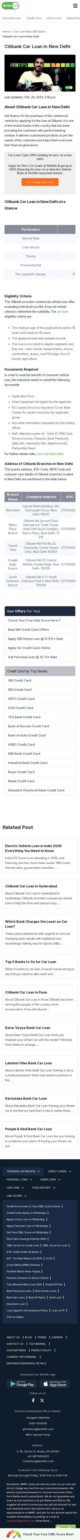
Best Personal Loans (19, 1290)
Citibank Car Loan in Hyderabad (31, 886)
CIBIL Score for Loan (55, 1245)
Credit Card (33, 18)
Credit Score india (17, 1206)
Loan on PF (58, 1310)
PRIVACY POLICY (41, 1350)
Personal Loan (11, 18)
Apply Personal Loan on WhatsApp (27, 1225)
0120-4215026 (38, 1423)
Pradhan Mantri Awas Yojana (23, 1271)
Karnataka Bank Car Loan (26, 1098)
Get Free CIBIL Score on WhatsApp (27, 1232)
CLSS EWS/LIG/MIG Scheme (23, 1264)
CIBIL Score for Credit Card (23, 1245)
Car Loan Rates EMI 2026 (29, 31)
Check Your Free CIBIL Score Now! (48, 1534)
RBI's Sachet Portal (38, 1434)
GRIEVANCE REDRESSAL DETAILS (26, 1363)
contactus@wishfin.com (38, 1461)
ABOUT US (13, 1337)
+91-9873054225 (38, 1456)
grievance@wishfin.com (38, 1429)
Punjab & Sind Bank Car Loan (28, 1129)
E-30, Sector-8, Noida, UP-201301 (38, 1451)
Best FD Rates (37, 1297)
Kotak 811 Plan (54, 1284)
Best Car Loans (16, 1297)
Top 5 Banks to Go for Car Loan (30, 962)
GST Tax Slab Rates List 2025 (24, 1258)
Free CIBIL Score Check (46, 1206)
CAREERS (57, 1337)
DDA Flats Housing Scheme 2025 (26, 1238)
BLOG (28, 1337)
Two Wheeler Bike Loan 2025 (24, 1284)
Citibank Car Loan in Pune (26, 992)
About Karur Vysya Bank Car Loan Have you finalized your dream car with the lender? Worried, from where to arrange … (38, 1039)
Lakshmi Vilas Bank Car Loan (28, 1063)
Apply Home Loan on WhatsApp (26, 1219)
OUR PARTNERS (16, 1350)
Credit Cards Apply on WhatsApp (26, 1212)
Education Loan (16, 1304)
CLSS (49, 1258)
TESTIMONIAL (37, 1343)
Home (6, 31)
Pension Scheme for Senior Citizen (28, 1277)
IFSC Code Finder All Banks (23, 1251)
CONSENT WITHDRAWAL (22, 1356)
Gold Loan (55, 1297)
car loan (62, 311)
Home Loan (54, 18)
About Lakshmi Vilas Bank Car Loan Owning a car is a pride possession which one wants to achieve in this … (39, 1075)
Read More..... (44, 1520)
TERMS (41, 1337)
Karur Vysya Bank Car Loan (27, 1028)
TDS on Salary (15, 1317)
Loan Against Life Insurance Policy (27, 1310)
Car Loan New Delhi (50, 454)
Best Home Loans (46, 1290)
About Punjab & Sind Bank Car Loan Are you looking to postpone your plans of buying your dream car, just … (40, 1141)
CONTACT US (15, 1343)
